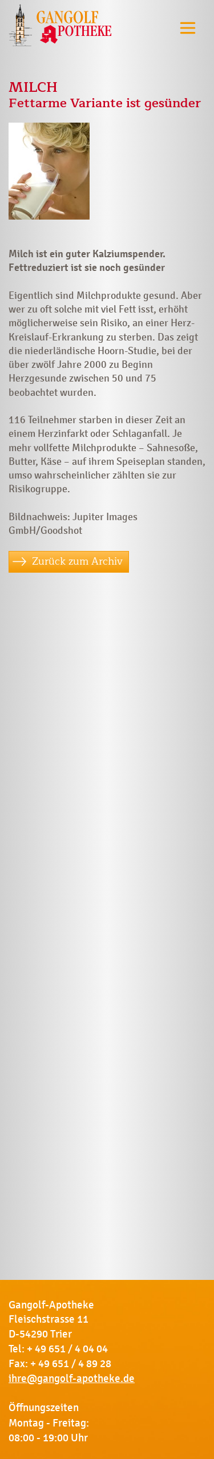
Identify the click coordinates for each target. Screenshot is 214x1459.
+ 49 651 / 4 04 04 (67, 1349)
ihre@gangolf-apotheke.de (72, 1378)
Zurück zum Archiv (77, 561)
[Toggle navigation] (188, 27)
